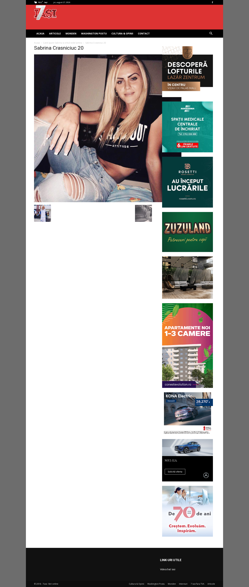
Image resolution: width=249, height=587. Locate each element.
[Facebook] (212, 2)
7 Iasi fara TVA (197, 583)
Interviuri (183, 583)
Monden (71, 33)
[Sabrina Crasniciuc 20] (107, 201)
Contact (144, 33)
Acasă (37, 42)
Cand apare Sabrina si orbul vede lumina (62, 42)
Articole (55, 33)
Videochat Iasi (167, 569)
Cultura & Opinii (122, 33)
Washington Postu (94, 33)
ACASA (40, 33)
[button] (211, 33)
